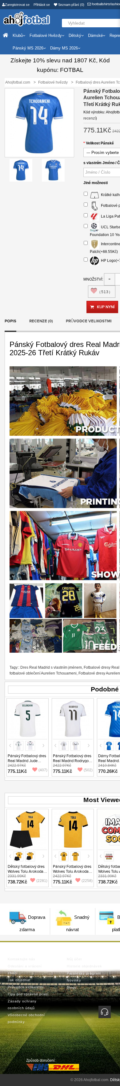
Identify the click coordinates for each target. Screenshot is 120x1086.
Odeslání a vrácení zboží (25, 969)
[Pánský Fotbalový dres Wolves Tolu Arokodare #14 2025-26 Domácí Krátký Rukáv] (73, 830)
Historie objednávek (84, 966)
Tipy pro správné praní (28, 994)
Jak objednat (19, 980)
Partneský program (84, 973)
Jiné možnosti (95, 183)
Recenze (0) (41, 321)
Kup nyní (105, 307)
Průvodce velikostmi (89, 321)
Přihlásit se (42, 4)
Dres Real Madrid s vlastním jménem (51, 667)
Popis (10, 321)
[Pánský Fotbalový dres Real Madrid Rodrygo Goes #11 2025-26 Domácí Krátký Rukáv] (73, 719)
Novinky (74, 980)
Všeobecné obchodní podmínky (26, 1018)
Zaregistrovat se (17, 4)
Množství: (93, 279)
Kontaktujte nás (21, 959)
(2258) (87, 881)
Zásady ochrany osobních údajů (22, 1004)
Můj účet (74, 959)
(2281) (41, 881)
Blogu (72, 987)
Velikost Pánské (100, 143)
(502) (88, 770)
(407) (42, 770)
